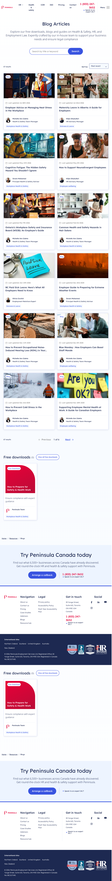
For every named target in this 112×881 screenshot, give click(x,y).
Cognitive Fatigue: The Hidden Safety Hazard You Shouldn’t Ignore (25, 169)
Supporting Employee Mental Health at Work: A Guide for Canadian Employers (80, 409)
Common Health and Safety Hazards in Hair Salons (80, 229)
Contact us (73, 6)
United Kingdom (34, 644)
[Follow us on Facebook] (91, 602)
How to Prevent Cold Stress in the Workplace (23, 409)
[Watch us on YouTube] (105, 602)
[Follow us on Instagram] (91, 608)
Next (67, 439)
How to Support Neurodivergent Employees (82, 167)
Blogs (22, 619)
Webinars (24, 616)
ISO (51, 5)
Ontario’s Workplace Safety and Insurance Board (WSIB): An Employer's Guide (28, 229)
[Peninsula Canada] (7, 7)
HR (20, 5)
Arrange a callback (42, 575)
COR (43, 5)
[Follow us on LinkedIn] (98, 602)
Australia (45, 644)
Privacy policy (44, 602)
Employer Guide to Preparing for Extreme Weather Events (81, 289)
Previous (46, 439)
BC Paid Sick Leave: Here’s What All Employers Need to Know (24, 289)
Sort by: (85, 67)
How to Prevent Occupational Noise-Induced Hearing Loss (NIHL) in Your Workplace (25, 350)
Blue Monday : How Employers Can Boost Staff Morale (81, 349)
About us (24, 602)
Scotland (22, 644)
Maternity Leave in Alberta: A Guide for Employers (80, 109)
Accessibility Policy (46, 605)
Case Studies (25, 612)
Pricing (61, 5)
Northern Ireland (11, 644)
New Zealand (9, 648)
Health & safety (31, 7)
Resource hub (25, 623)
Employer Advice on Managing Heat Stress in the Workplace (28, 109)
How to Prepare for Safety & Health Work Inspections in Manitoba (19, 491)
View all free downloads (47, 457)
